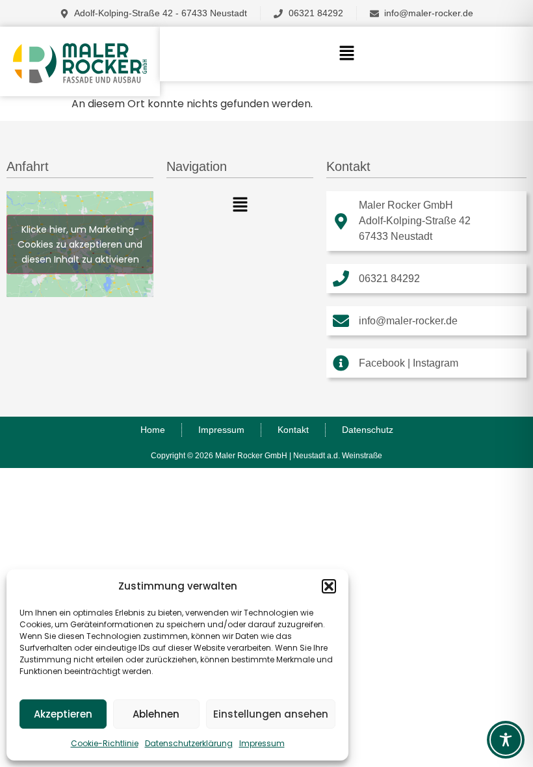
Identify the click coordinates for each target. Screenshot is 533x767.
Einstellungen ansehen (270, 714)
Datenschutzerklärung (189, 743)
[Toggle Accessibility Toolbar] (505, 739)
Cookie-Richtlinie (104, 743)
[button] (328, 586)
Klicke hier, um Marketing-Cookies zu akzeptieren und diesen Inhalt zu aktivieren (80, 243)
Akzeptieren (63, 714)
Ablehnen (156, 714)
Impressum (262, 743)
